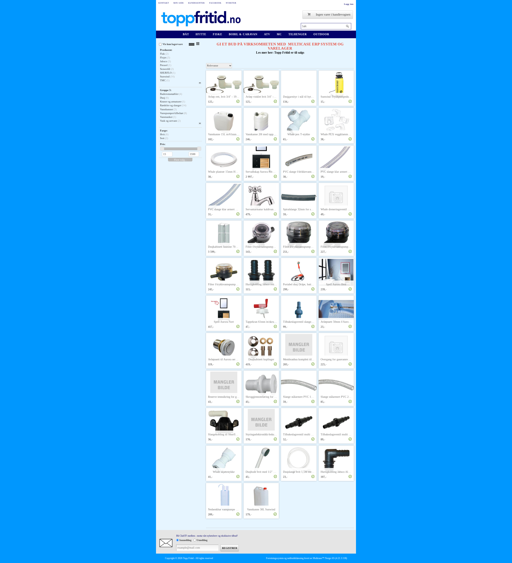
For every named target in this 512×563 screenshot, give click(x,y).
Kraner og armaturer (170, 101)
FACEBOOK (215, 3)
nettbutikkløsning (295, 558)
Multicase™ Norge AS (324, 558)
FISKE (217, 34)
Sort (162, 138)
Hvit (162, 134)
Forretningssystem (275, 558)
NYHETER (231, 3)
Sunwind (165, 76)
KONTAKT (163, 3)
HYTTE (201, 34)
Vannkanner (166, 109)
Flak (162, 53)
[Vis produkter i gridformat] (197, 43)
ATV (267, 34)
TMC (163, 80)
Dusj (162, 97)
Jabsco (163, 61)
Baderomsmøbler (169, 93)
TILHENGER (297, 34)
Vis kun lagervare (173, 44)
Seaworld (165, 68)
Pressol (164, 65)
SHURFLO (166, 72)
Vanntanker (166, 116)
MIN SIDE (178, 3)
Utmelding (202, 540)
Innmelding (185, 540)
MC (279, 34)
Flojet (163, 57)
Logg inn (349, 4)
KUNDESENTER (196, 3)
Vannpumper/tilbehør (171, 113)
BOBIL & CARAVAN (243, 34)
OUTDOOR (321, 34)
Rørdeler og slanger (170, 105)
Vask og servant (168, 120)
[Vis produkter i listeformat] (191, 44)
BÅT (186, 34)
